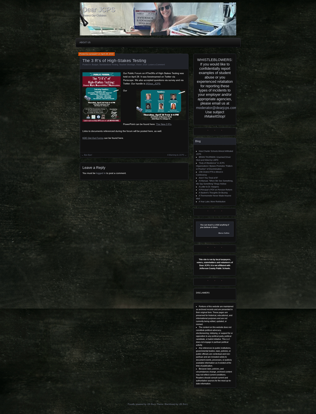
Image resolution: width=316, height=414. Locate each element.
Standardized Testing (108, 64)
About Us (85, 42)
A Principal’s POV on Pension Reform (215, 190)
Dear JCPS (98, 9)
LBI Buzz (183, 404)
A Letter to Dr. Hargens (209, 187)
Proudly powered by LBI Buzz (142, 404)
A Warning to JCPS (175, 155)
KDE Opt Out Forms (92, 138)
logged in (101, 173)
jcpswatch (93, 54)
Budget (95, 64)
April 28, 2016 (107, 54)
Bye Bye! (88, 155)
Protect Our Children (94, 15)
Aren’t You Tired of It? (208, 178)
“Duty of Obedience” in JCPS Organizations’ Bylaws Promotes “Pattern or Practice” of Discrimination (214, 166)
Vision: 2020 (141, 64)
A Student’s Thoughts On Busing (213, 193)
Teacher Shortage (127, 64)
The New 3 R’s (163, 124)
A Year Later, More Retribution (212, 201)
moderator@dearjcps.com (216, 108)
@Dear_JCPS (153, 83)
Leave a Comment (156, 64)
